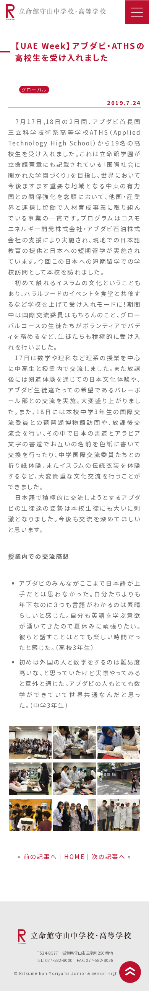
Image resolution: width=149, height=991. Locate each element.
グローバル (34, 89)
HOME (74, 856)
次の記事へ (109, 856)
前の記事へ (40, 856)
